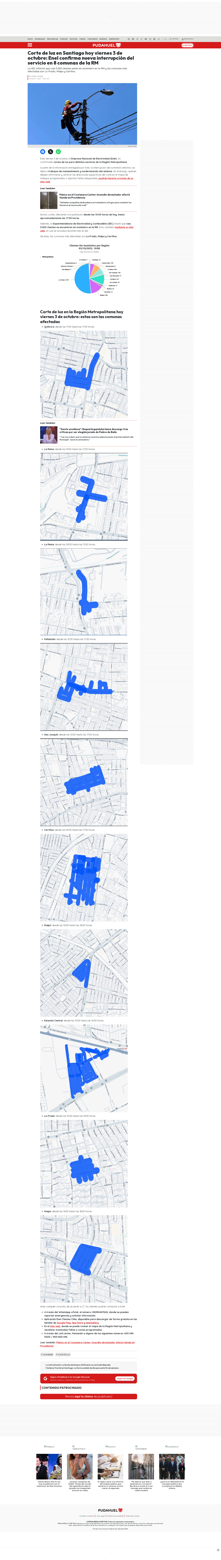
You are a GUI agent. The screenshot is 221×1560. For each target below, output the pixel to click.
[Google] (129, 39)
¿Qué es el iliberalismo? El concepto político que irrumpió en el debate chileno (172, 1485)
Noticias (73, 39)
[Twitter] (51, 151)
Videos (82, 39)
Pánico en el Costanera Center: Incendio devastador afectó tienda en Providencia (94, 196)
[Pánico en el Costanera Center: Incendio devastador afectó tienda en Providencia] (48, 200)
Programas (40, 39)
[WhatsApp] (59, 151)
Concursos (92, 39)
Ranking (103, 39)
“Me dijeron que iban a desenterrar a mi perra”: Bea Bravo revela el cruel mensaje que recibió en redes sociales (141, 1486)
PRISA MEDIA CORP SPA (97, 1522)
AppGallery (92, 1322)
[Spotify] (154, 39)
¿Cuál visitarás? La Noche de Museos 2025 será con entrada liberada (78, 1365)
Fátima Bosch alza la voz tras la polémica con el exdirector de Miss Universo (49, 1484)
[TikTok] (142, 39)
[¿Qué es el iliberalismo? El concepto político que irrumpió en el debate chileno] (172, 1466)
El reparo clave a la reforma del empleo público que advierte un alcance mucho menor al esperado (110, 1485)
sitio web (55, 1326)
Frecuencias (52, 39)
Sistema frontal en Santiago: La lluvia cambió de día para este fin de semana (82, 1368)
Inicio (30, 39)
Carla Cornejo (37, 76)
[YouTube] (146, 39)
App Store (77, 1322)
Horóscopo (114, 39)
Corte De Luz (64, 1354)
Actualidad (48, 1354)
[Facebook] (133, 39)
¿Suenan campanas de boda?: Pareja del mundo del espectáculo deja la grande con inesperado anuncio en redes (80, 1486)
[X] (137, 39)
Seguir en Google (125, 1378)
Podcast (64, 39)
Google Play (64, 1322)
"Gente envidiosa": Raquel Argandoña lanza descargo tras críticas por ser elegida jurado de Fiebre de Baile (93, 431)
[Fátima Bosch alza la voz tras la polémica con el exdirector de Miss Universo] (49, 1466)
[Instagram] (150, 39)
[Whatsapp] (159, 39)
